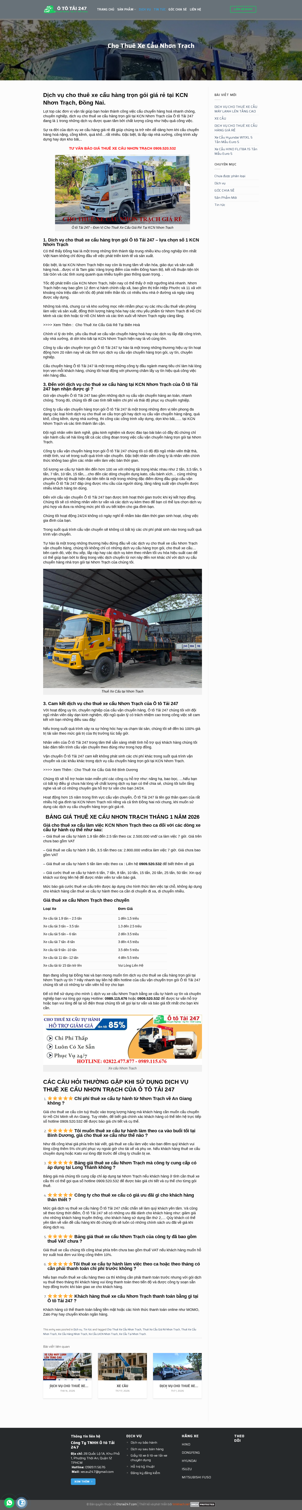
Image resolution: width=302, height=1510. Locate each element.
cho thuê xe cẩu (164, 543)
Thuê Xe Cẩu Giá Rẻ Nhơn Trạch (161, 1329)
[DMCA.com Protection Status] (202, 1504)
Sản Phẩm (125, 9)
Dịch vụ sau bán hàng (147, 1449)
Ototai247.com (126, 1504)
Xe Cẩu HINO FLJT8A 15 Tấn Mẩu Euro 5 (235, 151)
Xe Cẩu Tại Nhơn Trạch (132, 1334)
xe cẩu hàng (167, 975)
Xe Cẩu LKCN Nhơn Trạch (103, 1334)
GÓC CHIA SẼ (177, 9)
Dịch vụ (145, 9)
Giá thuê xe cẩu (59, 836)
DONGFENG (191, 1452)
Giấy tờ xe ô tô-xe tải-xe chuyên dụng (149, 1458)
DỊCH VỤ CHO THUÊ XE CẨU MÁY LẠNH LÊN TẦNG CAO (235, 109)
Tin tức (160, 9)
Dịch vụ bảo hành (144, 1442)
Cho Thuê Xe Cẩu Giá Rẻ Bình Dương (106, 770)
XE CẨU (220, 118)
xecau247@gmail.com (97, 1471)
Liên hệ (195, 9)
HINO (186, 1444)
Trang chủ (105, 9)
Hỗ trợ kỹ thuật (143, 1466)
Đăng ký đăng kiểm (145, 1472)
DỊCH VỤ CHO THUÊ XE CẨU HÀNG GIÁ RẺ (235, 128)
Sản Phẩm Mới (225, 197)
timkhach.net (181, 1504)
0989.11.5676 (95, 1467)
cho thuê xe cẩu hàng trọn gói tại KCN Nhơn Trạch (123, 116)
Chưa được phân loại (229, 176)
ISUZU (187, 1469)
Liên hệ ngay (243, 9)
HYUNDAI (189, 1460)
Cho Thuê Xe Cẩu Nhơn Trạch (124, 1329)
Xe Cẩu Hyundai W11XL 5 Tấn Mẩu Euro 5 (233, 139)
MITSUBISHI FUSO (196, 1477)
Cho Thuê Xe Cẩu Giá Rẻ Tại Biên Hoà (107, 325)
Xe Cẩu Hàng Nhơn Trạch (72, 1334)
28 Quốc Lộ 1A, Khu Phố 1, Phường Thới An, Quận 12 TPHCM (95, 1458)
